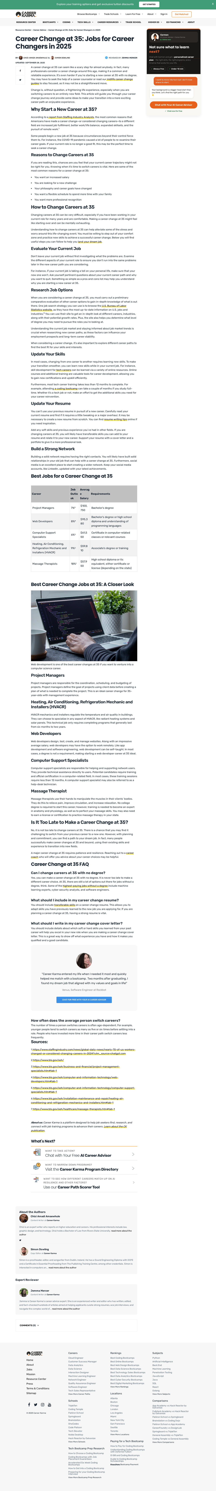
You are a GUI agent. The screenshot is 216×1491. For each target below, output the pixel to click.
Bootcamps (49, 22)
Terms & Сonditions (37, 1388)
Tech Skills (83, 22)
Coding (66, 22)
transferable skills (64, 904)
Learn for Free (133, 14)
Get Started (149, 4)
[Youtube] (49, 1405)
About (150, 14)
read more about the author (62, 1267)
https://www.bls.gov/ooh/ (48, 1060)
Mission (30, 1374)
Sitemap (31, 1393)
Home (29, 1360)
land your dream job (90, 241)
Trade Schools (111, 14)
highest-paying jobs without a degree (85, 885)
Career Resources (108, 22)
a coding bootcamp (66, 388)
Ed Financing (173, 22)
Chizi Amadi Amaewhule (35, 58)
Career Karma (53, 1220)
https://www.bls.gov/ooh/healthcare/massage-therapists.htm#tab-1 (73, 1109)
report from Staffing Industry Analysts (71, 117)
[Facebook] (29, 1405)
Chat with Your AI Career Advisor (173, 105)
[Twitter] (20, 1240)
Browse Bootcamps (87, 14)
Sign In (163, 14)
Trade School (133, 22)
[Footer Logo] (34, 1353)
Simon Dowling (62, 58)
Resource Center (26, 22)
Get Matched (181, 14)
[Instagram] (42, 1405)
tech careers (63, 369)
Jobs (29, 1369)
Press (29, 1383)
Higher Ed (153, 22)
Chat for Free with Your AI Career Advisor (84, 1000)
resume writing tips (115, 419)
